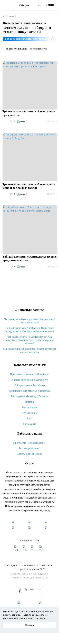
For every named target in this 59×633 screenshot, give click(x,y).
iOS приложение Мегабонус (29, 385)
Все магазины (29, 412)
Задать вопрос (29, 407)
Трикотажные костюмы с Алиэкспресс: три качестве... (28, 113)
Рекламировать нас (29, 448)
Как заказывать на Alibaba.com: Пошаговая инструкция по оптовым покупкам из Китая (29, 330)
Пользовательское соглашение (28, 573)
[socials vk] (17, 549)
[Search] (39, 5)
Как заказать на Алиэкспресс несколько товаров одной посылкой (29, 350)
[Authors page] (5, 121)
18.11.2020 (52, 121)
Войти (50, 5)
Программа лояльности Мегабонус (29, 374)
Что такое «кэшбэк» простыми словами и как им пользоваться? (29, 321)
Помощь (29, 401)
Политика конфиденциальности (29, 577)
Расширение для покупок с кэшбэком (29, 390)
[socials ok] (25, 549)
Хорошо (29, 625)
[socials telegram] (42, 549)
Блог (29, 418)
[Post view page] (29, 85)
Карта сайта (29, 424)
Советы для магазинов (29, 453)
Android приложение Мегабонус (29, 379)
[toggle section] (31, 356)
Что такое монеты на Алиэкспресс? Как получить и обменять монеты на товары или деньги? (29, 340)
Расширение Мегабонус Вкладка (29, 396)
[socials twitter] (34, 549)
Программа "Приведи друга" (29, 442)
